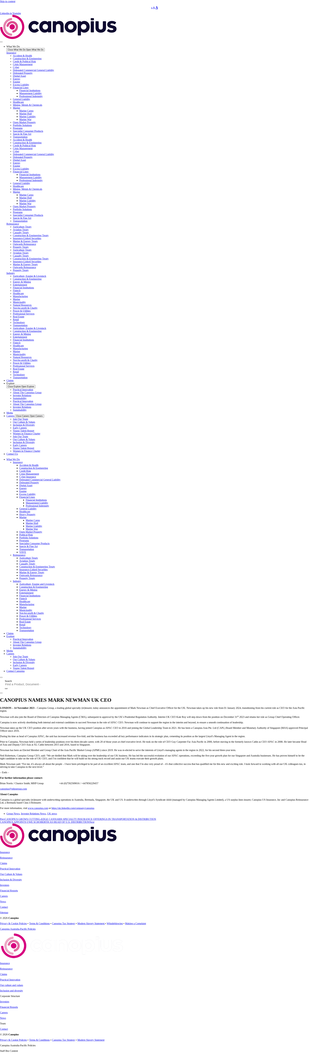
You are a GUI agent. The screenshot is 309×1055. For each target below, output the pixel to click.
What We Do (13, 459)
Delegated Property (23, 73)
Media (9, 650)
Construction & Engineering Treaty (31, 235)
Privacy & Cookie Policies (13, 923)
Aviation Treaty (21, 229)
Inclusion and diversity (11, 990)
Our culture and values (11, 985)
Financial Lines (20, 87)
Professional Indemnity (31, 96)
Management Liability (30, 93)
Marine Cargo (26, 110)
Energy (16, 78)
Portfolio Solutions (22, 125)
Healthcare (18, 102)
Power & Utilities (22, 310)
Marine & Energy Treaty (25, 241)
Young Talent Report (23, 430)
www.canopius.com (38, 808)
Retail (16, 319)
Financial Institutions (29, 90)
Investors (4, 885)
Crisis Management (23, 64)
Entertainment (20, 284)
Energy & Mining (22, 281)
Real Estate (18, 316)
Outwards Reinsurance (24, 244)
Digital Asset (19, 76)
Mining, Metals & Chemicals (27, 105)
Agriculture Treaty (22, 226)
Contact (4, 907)
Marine (16, 107)
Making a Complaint (135, 923)
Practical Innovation (23, 389)
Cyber (16, 67)
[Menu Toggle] (1, 41)
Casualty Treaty (21, 232)
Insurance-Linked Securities (27, 238)
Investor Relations (22, 395)
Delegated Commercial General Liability (33, 70)
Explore (10, 636)
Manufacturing (20, 296)
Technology (19, 322)
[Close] (1, 693)
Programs (18, 128)
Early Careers (20, 427)
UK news (52, 813)
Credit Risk (25, 471)
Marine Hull (25, 113)
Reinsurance (12, 223)
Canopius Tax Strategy (63, 923)
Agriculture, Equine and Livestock (36, 584)
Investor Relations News (33, 813)
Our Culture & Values (24, 422)
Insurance (11, 52)
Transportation (20, 136)
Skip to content (7, 1)
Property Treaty (21, 247)
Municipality (19, 302)
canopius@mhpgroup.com (13, 788)
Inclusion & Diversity (24, 425)
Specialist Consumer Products (28, 131)
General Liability (21, 99)
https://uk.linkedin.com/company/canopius (73, 808)
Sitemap (4, 912)
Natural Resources (22, 305)
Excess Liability (21, 84)
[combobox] (24, 684)
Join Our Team (20, 419)
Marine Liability (27, 116)
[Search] (6, 688)
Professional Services (23, 313)
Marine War (25, 119)
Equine (16, 81)
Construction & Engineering (27, 58)
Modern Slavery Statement (91, 923)
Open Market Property (24, 122)
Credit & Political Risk (24, 61)
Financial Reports (9, 890)
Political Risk (26, 534)
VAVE (22, 552)
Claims (10, 633)
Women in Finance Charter (26, 433)
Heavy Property (27, 514)
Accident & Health (22, 55)
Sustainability (20, 398)
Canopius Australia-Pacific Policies (18, 929)
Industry (10, 273)
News (3, 901)
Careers (10, 653)
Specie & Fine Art (22, 134)
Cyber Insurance (27, 476)
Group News (13, 813)
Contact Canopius (15, 671)
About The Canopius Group (27, 392)
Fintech (16, 290)
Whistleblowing (115, 923)
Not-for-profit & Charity (25, 308)
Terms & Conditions (39, 923)
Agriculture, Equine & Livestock (29, 276)
